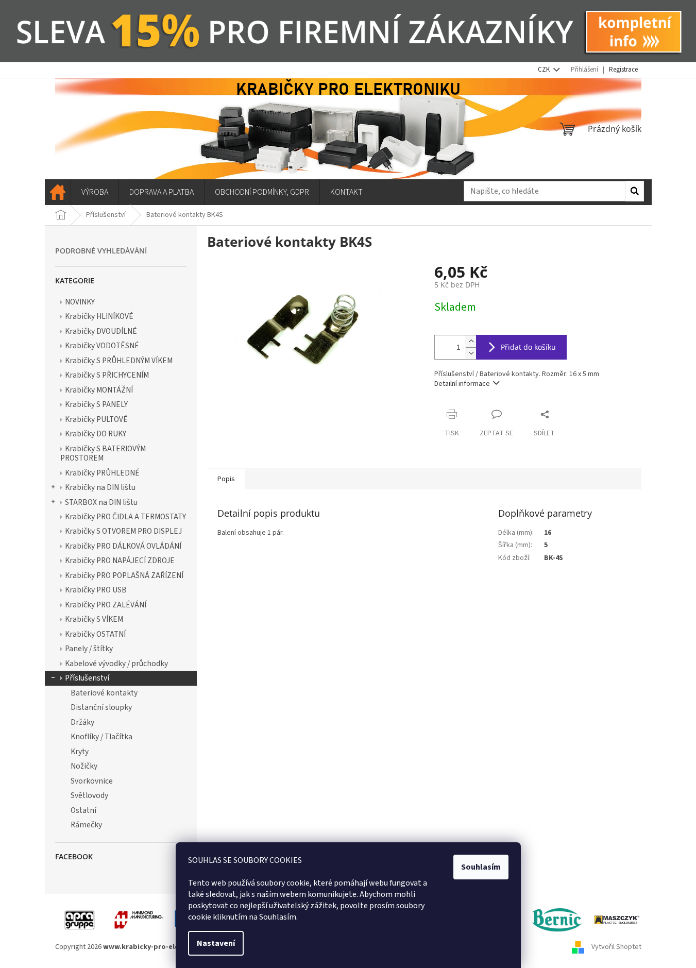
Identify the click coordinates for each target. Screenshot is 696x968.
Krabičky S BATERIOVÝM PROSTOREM (103, 453)
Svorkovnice (92, 781)
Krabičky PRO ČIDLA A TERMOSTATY (125, 516)
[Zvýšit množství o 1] (471, 341)
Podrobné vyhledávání (101, 251)
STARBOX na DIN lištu (101, 502)
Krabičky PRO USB (96, 590)
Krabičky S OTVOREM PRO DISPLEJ (123, 531)
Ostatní (83, 810)
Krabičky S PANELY (96, 404)
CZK (544, 69)
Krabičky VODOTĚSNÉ (102, 345)
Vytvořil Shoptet (616, 947)
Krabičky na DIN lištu (100, 487)
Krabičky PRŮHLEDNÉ (102, 473)
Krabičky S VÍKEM (94, 619)
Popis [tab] (226, 479)
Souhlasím (481, 867)
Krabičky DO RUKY (95, 433)
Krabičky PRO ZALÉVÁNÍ (105, 604)
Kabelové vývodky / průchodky (116, 663)
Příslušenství (87, 678)
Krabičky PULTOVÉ (96, 419)
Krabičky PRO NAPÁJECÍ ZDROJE (120, 560)
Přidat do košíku (528, 347)
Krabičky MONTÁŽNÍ (99, 390)
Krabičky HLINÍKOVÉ (99, 316)
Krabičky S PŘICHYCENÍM (107, 375)
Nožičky (84, 766)
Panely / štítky (89, 648)
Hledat (634, 191)
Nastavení (216, 943)
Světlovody (89, 795)
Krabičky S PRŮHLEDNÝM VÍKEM (119, 360)
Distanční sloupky (101, 707)
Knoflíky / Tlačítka (101, 736)
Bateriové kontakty (104, 693)
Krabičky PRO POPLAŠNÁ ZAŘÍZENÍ (124, 575)
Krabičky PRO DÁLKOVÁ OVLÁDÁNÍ (123, 546)
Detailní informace (462, 384)
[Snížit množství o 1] (471, 353)
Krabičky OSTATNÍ (95, 634)
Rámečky (86, 824)
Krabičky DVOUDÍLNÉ (101, 331)
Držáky (82, 722)
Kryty (80, 751)
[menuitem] (58, 192)
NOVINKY (80, 302)
